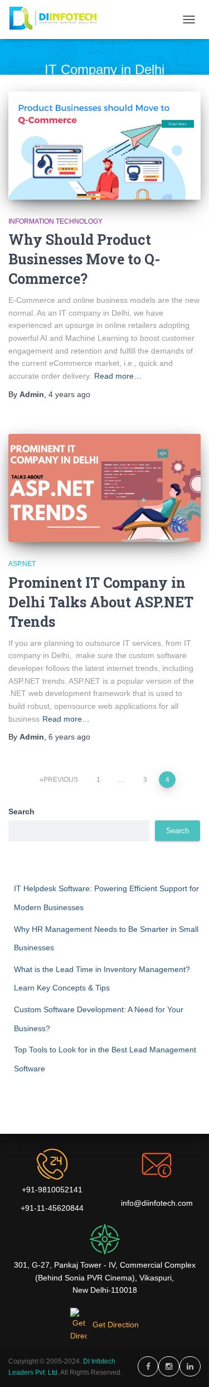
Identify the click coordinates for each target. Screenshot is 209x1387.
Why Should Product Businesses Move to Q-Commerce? (84, 259)
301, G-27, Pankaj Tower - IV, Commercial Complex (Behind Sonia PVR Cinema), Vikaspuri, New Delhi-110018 (105, 1277)
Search (21, 811)
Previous (60, 780)
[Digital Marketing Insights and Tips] (58, 19)
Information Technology (55, 221)
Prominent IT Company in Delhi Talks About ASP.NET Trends (100, 602)
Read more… (118, 375)
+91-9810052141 (52, 1189)
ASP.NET (22, 564)
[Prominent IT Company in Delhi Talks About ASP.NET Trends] (104, 488)
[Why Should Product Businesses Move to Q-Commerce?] (104, 145)
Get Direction (116, 1324)
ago (69, 394)
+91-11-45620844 (52, 1208)
